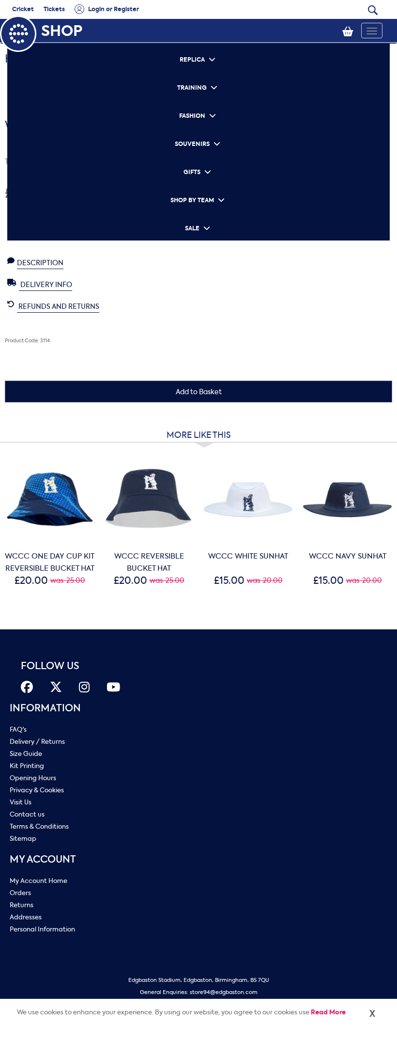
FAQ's (18, 729)
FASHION (198, 103)
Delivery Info (45, 284)
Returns (21, 905)
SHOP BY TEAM (198, 187)
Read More (328, 1012)
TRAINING (198, 75)
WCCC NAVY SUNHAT (347, 556)
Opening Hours (33, 778)
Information (45, 708)
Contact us (27, 814)
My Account (43, 859)
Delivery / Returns (37, 741)
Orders (20, 893)
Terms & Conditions (39, 826)
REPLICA (198, 47)
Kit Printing (27, 766)
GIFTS (198, 159)
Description (40, 263)
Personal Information (42, 929)
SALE (198, 216)
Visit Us (20, 802)
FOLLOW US (50, 666)
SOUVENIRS (198, 131)
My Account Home (38, 881)
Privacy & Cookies (37, 790)
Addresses (26, 917)
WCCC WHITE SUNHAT (248, 556)
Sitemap (23, 838)
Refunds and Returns (58, 306)
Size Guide (26, 754)
